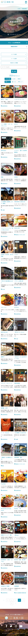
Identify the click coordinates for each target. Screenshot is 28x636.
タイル (8, 81)
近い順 (14, 78)
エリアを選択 (14, 54)
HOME (19, 8)
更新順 (19, 78)
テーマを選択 (14, 58)
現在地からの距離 (14, 62)
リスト (14, 81)
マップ (21, 81)
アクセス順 (8, 78)
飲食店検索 (24, 8)
